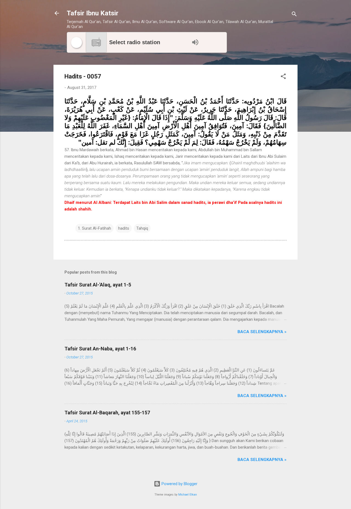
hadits (123, 228)
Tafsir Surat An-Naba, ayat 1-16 (100, 348)
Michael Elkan (187, 494)
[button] (283, 77)
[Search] (294, 15)
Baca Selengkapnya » (262, 331)
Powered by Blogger (178, 483)
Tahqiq (142, 228)
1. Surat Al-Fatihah (94, 228)
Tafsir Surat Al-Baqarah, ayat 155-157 (107, 412)
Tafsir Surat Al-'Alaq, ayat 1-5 (97, 285)
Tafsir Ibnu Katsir (92, 13)
